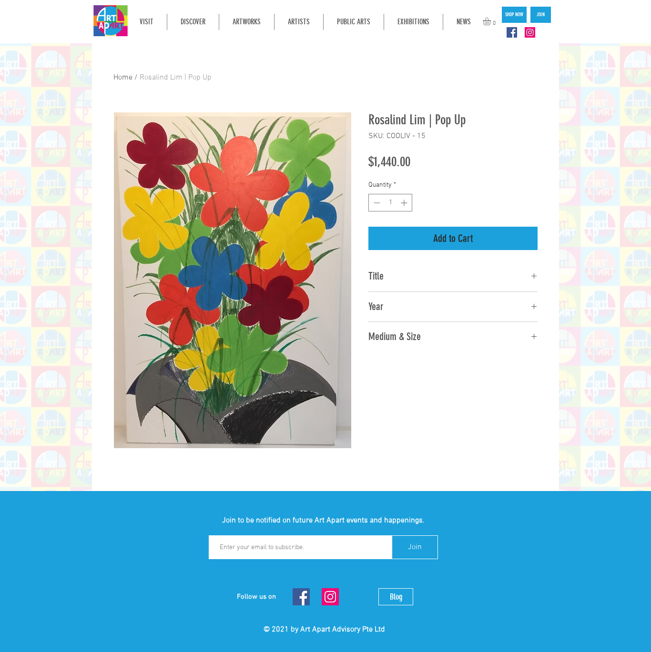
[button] (491, 21)
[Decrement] (376, 202)
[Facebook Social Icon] (512, 32)
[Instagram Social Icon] (530, 32)
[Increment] (405, 202)
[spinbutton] (390, 202)
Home (122, 77)
